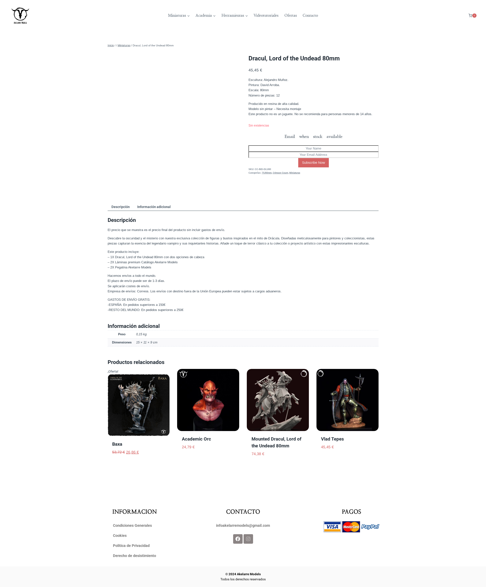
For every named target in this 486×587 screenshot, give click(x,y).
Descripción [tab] (120, 207)
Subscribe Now (313, 163)
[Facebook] (238, 539)
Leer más (188, 459)
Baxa (117, 444)
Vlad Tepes (332, 439)
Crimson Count (280, 173)
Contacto (310, 15)
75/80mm (267, 173)
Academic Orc (196, 439)
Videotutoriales (266, 15)
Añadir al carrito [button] (334, 459)
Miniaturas (294, 173)
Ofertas (290, 15)
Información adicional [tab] (154, 207)
